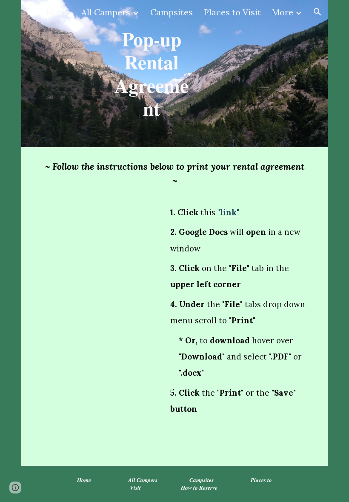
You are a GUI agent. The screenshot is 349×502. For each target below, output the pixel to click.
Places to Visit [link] (232, 12)
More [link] (282, 12)
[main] (151, 73)
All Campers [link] (105, 12)
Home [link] (58, 12)
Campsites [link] (171, 12)
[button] (317, 12)
